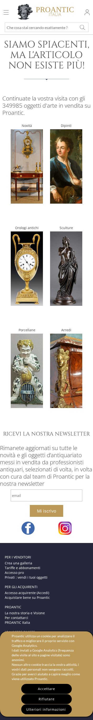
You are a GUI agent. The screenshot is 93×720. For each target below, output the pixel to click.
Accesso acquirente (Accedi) (27, 592)
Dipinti (66, 125)
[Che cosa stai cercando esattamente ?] (82, 27)
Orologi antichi (27, 228)
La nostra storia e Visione (25, 613)
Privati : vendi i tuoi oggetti (26, 577)
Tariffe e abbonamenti (22, 568)
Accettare (46, 688)
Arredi (66, 330)
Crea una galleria (18, 563)
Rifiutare (47, 699)
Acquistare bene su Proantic (27, 597)
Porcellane (27, 330)
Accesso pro (14, 572)
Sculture (66, 228)
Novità (27, 125)
